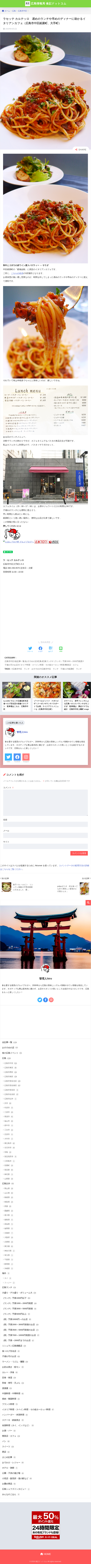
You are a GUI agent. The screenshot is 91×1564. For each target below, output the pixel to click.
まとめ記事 (8, 1457)
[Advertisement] (45, 607)
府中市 (8, 1125)
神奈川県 (9, 1251)
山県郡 (8, 1179)
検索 (88, 902)
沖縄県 (8, 1268)
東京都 (8, 1246)
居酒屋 (7, 1388)
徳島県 (8, 1220)
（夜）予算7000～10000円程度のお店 (20, 1335)
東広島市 (9, 1143)
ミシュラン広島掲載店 (14, 1346)
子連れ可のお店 (11, 665)
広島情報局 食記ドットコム (48, 3)
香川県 (8, 1215)
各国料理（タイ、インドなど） (18, 1425)
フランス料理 (9, 1404)
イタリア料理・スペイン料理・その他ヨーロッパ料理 (41, 665)
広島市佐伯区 (11, 1094)
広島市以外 (10, 1099)
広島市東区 (10, 1068)
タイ (7, 1278)
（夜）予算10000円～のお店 (16, 1319)
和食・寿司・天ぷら (13, 1383)
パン (5, 1441)
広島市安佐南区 (12, 1085)
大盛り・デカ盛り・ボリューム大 (19, 1293)
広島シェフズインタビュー (15, 1489)
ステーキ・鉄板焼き (12, 1420)
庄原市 (8, 1134)
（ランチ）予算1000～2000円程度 (67, 661)
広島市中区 (9, 661)
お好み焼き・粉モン (12, 1367)
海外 (5, 1273)
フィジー (9, 1283)
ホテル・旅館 (9, 1468)
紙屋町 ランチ (75, 669)
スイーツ (8, 1446)
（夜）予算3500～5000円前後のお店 (20, 1330)
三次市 (8, 1130)
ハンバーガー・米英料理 (14, 1415)
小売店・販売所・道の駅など (17, 1478)
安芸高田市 (10, 1156)
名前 (5, 820)
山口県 (8, 1193)
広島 (40, 661)
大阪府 (8, 1237)
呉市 (7, 1103)
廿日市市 (9, 1148)
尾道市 (8, 1116)
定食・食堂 (9, 1377)
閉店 (5, 1452)
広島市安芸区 (11, 1090)
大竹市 (8, 1139)
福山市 (8, 1121)
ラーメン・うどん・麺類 (15, 1362)
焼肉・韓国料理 (10, 1399)
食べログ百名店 (10, 1351)
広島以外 (8, 1183)
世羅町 (8, 1165)
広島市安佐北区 (12, 1081)
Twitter (8, 761)
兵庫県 (8, 1242)
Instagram (26, 761)
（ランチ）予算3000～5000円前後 (19, 1309)
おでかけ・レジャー (12, 1462)
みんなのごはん (10, 1494)
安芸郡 (8, 1170)
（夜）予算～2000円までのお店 (18, 1340)
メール (6, 831)
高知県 (8, 1224)
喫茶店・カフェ (72, 665)
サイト (6, 842)
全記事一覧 (20, 661)
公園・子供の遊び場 (12, 1473)
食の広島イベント (12, 1053)
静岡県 (8, 1264)
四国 (7, 1206)
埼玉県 (8, 1255)
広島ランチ (47, 661)
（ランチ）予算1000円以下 (16, 1298)
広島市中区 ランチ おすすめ (26, 669)
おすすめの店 (31, 661)
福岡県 (8, 1228)
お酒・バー (8, 1431)
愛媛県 (8, 1211)
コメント (8, 787)
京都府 (8, 1233)
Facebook (17, 761)
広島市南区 (10, 1076)
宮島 (7, 1152)
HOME (47, 1554)
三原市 (8, 1112)
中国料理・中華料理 (12, 1393)
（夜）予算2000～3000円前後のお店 (20, 1324)
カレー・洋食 (9, 1372)
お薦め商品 (8, 1484)
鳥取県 (8, 1202)
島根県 (8, 1197)
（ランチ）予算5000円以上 (16, 1314)
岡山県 (8, 1188)
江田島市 (9, 1161)
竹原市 (8, 1108)
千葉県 (8, 1259)
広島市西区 (10, 1072)
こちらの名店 (17, 273)
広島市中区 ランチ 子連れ (53, 669)
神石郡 (8, 1174)
